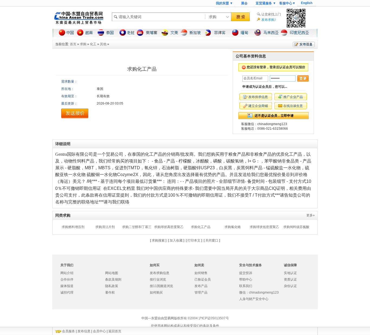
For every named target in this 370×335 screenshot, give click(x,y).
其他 (103, 44)
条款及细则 (113, 279)
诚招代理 (66, 292)
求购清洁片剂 (105, 227)
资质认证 (290, 279)
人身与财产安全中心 (253, 299)
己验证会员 (202, 279)
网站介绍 (66, 273)
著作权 (110, 292)
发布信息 (83, 331)
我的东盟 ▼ (224, 3)
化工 (93, 44)
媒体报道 (66, 286)
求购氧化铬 (233, 227)
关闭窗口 (211, 240)
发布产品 (200, 286)
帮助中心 (245, 279)
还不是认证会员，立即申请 (274, 116)
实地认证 (290, 273)
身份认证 (290, 286)
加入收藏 (176, 240)
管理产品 (200, 292)
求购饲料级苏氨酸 (296, 227)
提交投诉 (245, 273)
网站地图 (111, 273)
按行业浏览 (158, 279)
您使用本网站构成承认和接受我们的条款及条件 (185, 326)
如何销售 (200, 273)
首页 (73, 44)
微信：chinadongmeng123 (259, 292)
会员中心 (99, 331)
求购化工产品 (200, 227)
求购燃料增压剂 (73, 227)
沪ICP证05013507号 (214, 318)
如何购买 (156, 292)
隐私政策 (111, 286)
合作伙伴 (66, 279)
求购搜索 (158, 240)
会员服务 (68, 331)
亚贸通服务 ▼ (266, 3)
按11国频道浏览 (161, 286)
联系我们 (245, 286)
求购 (83, 44)
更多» (310, 215)
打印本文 (193, 240)
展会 (244, 3)
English (306, 3)
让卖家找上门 (271, 14)
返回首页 (114, 331)
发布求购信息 (159, 273)
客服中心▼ (287, 3)
